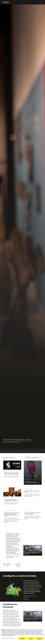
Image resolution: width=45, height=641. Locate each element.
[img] (6, 2)
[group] (12, 470)
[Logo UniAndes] (6, 2)
